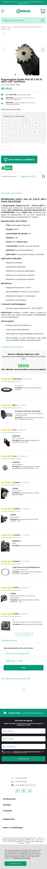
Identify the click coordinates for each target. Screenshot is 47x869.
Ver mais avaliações (23, 634)
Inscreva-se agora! (23, 720)
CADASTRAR (23, 759)
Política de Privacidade (21, 858)
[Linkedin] (30, 792)
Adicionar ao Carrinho (21, 159)
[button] (15, 74)
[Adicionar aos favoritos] (3, 34)
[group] (23, 712)
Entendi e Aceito (15, 863)
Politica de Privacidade (31, 751)
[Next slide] (42, 49)
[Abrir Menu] (3, 11)
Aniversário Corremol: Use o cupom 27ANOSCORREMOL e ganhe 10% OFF (23, 2)
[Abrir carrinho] (43, 11)
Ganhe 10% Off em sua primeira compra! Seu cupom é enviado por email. (23, 724)
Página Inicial (6, 27)
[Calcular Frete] (43, 176)
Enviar (23, 667)
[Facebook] (17, 792)
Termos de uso (18, 751)
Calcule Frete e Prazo (9, 176)
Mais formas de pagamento (11, 109)
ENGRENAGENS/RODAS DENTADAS (27, 27)
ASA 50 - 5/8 (5, 29)
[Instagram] (23, 792)
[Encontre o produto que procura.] (42, 20)
